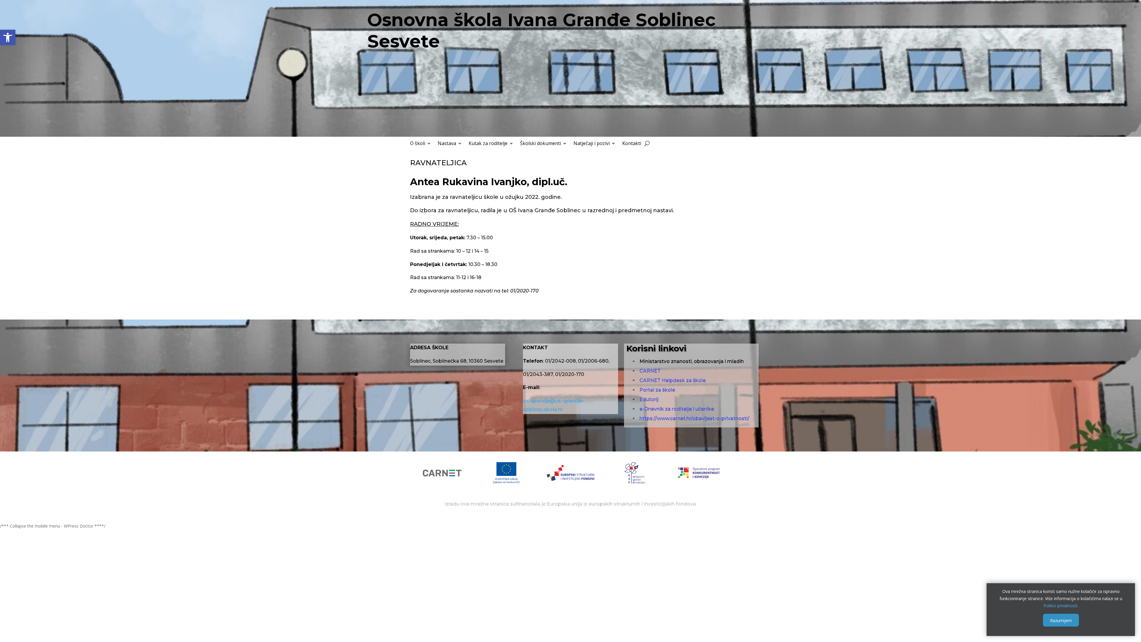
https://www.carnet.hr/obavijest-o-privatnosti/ (694, 418)
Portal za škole (657, 390)
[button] (7, 37)
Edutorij (648, 399)
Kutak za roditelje (488, 144)
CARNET (650, 371)
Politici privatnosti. (1061, 605)
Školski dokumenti (540, 144)
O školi (417, 144)
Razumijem (1061, 620)
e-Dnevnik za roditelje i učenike (676, 409)
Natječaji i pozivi (591, 144)
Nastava (447, 144)
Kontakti (631, 144)
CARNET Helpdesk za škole (672, 380)
